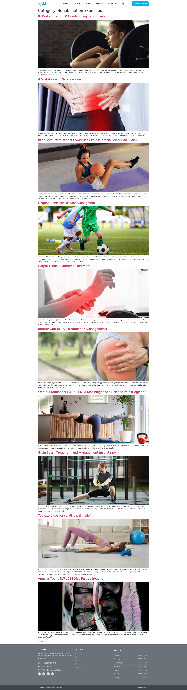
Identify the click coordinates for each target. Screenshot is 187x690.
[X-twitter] (43, 673)
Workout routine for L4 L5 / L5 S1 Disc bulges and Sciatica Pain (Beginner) (92, 392)
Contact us (99, 4)
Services (88, 4)
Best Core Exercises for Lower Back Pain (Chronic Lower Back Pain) (87, 140)
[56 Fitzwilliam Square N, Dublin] (39, 670)
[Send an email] (39, 666)
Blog (122, 4)
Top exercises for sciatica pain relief (64, 515)
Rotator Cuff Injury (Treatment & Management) (72, 329)
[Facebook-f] (39, 673)
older (41, 641)
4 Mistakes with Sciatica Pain (59, 79)
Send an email (46, 667)
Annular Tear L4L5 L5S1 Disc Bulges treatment (72, 578)
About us (74, 4)
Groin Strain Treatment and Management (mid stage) (77, 452)
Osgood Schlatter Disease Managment (66, 203)
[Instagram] (48, 673)
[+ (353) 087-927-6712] (39, 663)
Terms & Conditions (143, 687)
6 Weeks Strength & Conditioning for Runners (71, 16)
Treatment (110, 4)
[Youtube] (52, 673)
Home (65, 4)
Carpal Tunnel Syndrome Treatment (64, 266)
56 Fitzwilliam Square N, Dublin (51, 670)
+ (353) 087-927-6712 (48, 663)
